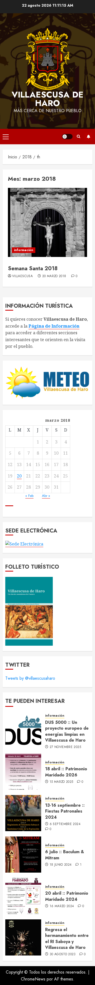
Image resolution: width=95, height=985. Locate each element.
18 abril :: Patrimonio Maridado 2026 (66, 772)
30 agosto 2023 (63, 954)
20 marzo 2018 (54, 276)
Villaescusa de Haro (47, 98)
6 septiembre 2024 (65, 824)
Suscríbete (88, 137)
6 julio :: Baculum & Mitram (64, 855)
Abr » (46, 495)
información (23, 250)
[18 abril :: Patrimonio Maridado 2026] (23, 772)
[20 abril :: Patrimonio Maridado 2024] (23, 896)
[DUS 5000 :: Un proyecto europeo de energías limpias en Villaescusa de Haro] (23, 730)
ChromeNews (33, 979)
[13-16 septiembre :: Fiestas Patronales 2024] (23, 813)
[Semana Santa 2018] (47, 222)
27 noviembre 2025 (65, 747)
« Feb (29, 495)
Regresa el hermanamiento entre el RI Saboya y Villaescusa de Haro (67, 938)
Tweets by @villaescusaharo (30, 678)
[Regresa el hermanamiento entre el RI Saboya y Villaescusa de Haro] (23, 937)
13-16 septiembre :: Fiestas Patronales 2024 (65, 811)
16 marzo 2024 (62, 906)
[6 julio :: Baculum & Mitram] (23, 854)
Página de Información (53, 326)
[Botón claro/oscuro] (67, 136)
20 (19, 476)
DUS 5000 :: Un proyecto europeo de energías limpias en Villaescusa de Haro (67, 731)
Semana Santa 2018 (33, 268)
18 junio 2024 (61, 865)
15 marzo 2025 (61, 782)
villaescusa (22, 276)
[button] (6, 136)
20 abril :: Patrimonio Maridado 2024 (66, 896)
